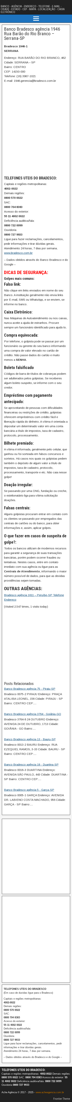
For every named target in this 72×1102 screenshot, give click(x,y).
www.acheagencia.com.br (50, 1092)
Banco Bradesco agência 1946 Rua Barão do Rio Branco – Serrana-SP (32, 33)
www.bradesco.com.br (18, 252)
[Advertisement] (36, 645)
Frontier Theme (61, 1098)
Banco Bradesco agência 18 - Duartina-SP (31, 764)
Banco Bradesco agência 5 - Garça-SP (29, 789)
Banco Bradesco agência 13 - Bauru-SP (30, 739)
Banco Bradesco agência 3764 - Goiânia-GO (32, 714)
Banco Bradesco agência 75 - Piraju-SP (29, 688)
